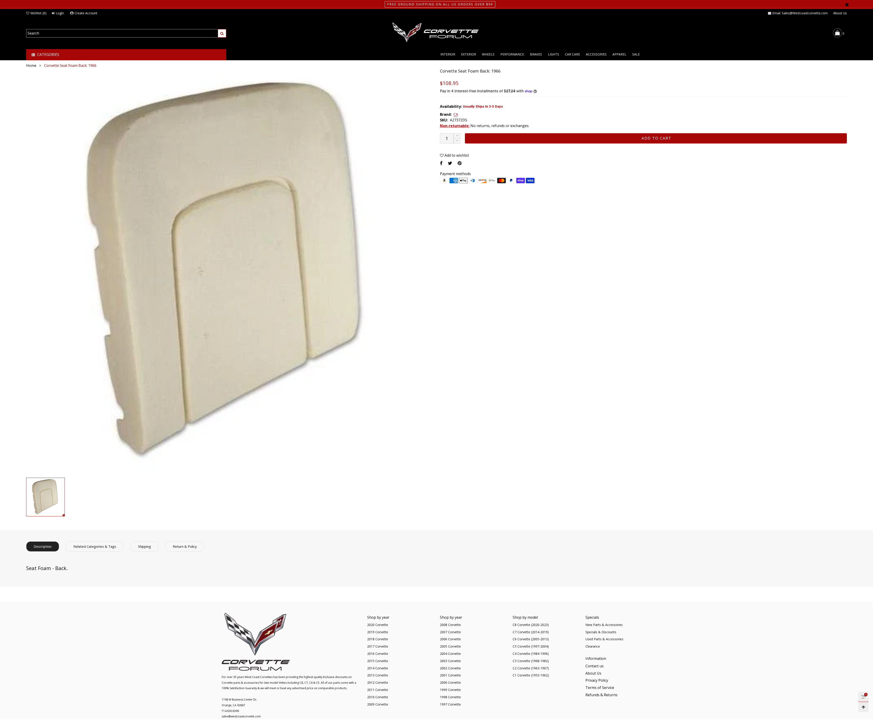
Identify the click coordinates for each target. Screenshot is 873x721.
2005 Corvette (450, 646)
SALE (636, 54)
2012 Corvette (377, 682)
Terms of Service (599, 687)
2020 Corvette (377, 625)
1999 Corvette (450, 690)
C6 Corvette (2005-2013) (531, 639)
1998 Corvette (450, 697)
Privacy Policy (596, 680)
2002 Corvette (450, 668)
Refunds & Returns (601, 694)
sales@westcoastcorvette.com (241, 716)
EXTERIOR (468, 54)
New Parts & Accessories (604, 625)
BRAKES (536, 54)
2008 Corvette (450, 625)
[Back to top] (863, 707)
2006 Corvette (450, 639)
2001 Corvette (450, 675)
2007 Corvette (450, 632)
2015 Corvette (377, 661)
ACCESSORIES (596, 54)
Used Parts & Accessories (604, 639)
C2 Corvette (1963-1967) (531, 668)
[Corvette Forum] (436, 32)
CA (456, 114)
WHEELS (488, 54)
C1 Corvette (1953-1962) (531, 675)
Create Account (86, 13)
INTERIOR (447, 54)
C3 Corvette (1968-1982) (531, 661)
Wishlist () (38, 13)
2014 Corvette (377, 668)
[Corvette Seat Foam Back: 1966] (229, 271)
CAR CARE (572, 54)
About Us (840, 13)
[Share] (441, 163)
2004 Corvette (450, 653)
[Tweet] (450, 163)
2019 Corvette (377, 632)
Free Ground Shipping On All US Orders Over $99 (440, 4)
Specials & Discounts (600, 632)
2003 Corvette (450, 661)
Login (60, 13)
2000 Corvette (450, 682)
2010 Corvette (377, 697)
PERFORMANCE (512, 54)
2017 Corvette (377, 646)
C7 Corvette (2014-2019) (531, 632)
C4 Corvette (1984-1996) (531, 653)
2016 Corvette (377, 653)
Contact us (594, 665)
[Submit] (222, 33)
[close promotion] (846, 4)
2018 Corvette (377, 639)
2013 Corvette (377, 675)
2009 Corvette (377, 704)
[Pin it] (460, 163)
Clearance (592, 646)
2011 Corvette (377, 690)
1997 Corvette (450, 704)
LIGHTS (553, 54)
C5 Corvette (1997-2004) (531, 646)
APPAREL (619, 54)
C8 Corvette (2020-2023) (531, 625)
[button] (457, 140)
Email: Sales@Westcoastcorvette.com (800, 13)
